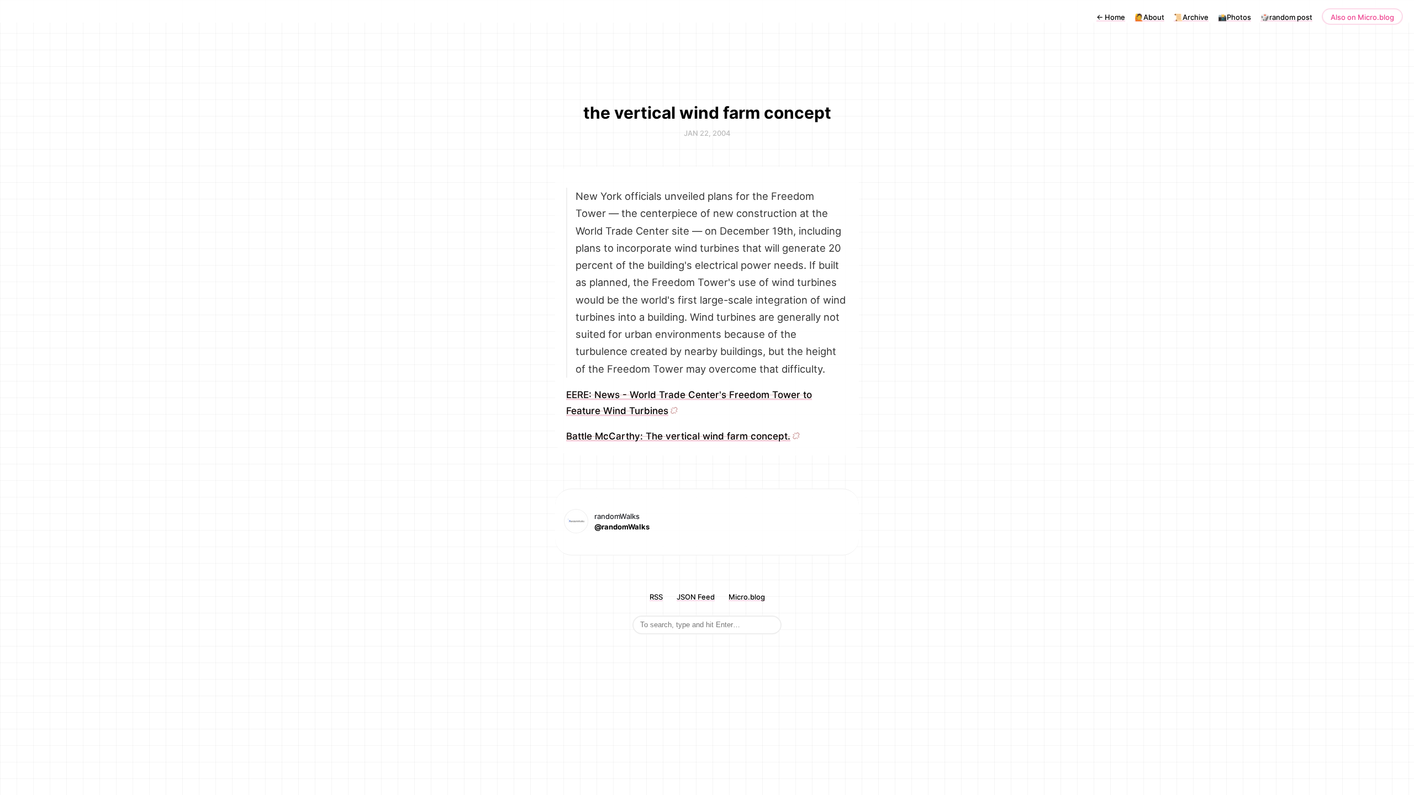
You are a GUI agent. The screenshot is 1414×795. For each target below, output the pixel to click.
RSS (656, 596)
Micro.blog (747, 596)
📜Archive (1191, 17)
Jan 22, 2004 (707, 133)
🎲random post (1286, 17)
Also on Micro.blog (1362, 17)
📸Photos (1234, 17)
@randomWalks (622, 526)
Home (1110, 17)
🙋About (1149, 17)
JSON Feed (696, 596)
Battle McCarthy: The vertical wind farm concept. (678, 436)
